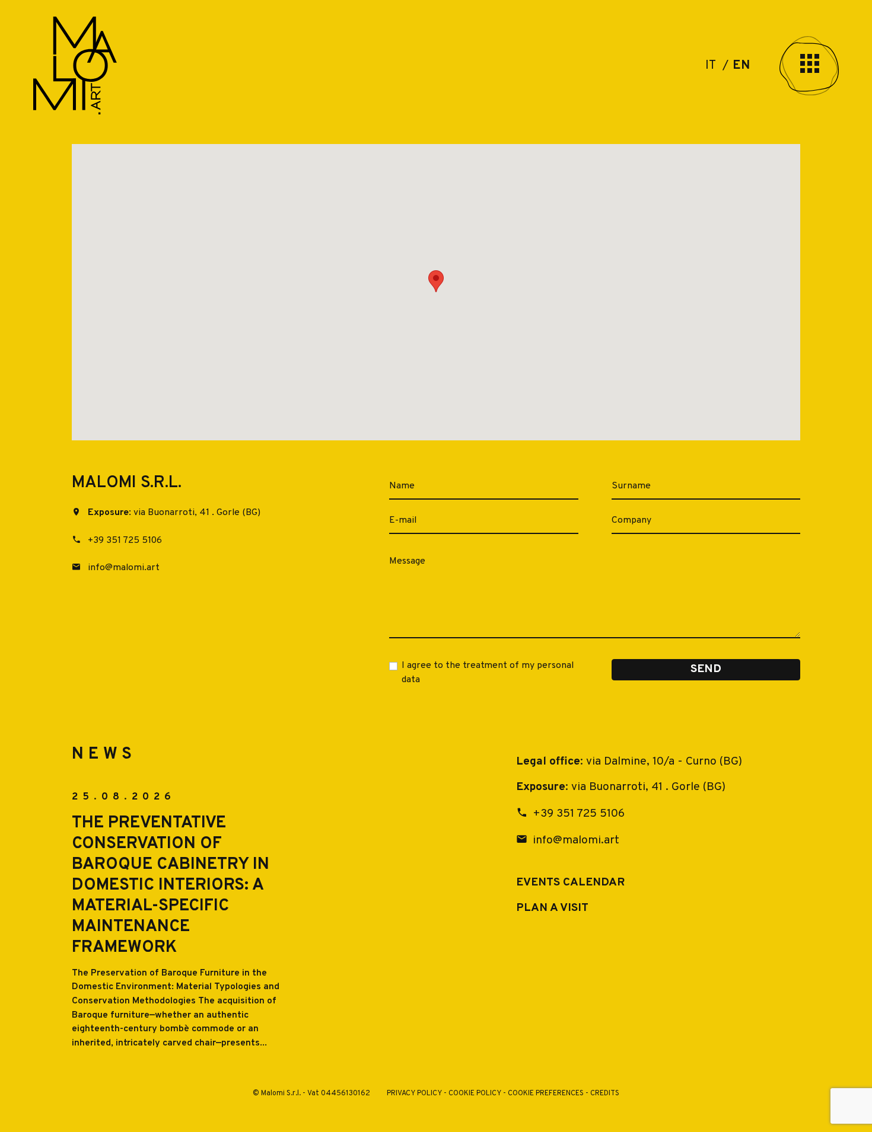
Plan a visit (552, 908)
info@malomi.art (122, 568)
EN (741, 65)
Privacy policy (414, 1093)
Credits (604, 1093)
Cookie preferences (546, 1093)
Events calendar (570, 882)
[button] (436, 281)
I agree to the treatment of (488, 673)
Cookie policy (474, 1093)
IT (711, 65)
